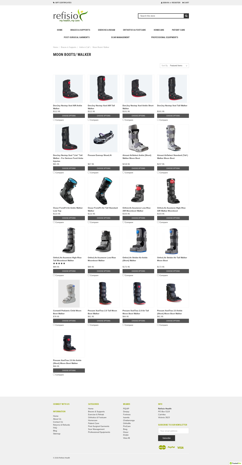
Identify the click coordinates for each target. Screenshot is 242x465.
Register (176, 3)
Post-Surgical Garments (77, 37)
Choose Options (69, 116)
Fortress (127, 414)
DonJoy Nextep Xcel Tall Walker (172, 105)
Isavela (126, 417)
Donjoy (126, 411)
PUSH (125, 435)
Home (59, 30)
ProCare (127, 426)
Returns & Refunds (61, 425)
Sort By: (165, 66)
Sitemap (56, 434)
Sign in (165, 3)
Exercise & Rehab (106, 30)
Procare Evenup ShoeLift (100, 155)
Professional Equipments (164, 37)
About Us (57, 419)
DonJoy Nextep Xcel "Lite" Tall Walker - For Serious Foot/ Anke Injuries (68, 158)
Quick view (69, 89)
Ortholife (127, 423)
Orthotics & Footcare (134, 30)
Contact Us (58, 422)
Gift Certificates (62, 3)
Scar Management (120, 37)
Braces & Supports (80, 30)
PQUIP (126, 408)
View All (126, 438)
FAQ (55, 428)
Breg (125, 429)
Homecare (159, 30)
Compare (59, 120)
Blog (55, 431)
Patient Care (178, 30)
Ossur (125, 432)
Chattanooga (129, 420)
